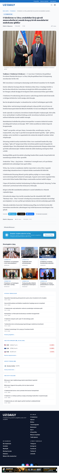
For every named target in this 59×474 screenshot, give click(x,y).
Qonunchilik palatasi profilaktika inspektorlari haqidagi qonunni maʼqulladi (24, 303)
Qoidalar (5, 446)
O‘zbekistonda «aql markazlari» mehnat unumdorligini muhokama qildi (23, 308)
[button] (51, 5)
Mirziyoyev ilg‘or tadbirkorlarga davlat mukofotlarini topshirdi (20, 380)
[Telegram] (23, 465)
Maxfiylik (5, 448)
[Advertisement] (29, 470)
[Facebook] (31, 465)
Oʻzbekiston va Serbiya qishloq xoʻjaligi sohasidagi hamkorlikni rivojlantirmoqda (25, 395)
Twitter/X (22, 214)
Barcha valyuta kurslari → (10, 355)
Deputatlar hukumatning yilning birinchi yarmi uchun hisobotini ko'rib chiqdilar (25, 298)
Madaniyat (33, 427)
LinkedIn (32, 453)
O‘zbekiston (13, 11)
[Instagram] (27, 465)
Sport (32, 429)
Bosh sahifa (6, 11)
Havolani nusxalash (42, 214)
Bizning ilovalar (7, 451)
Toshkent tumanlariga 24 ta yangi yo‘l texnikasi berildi (19, 329)
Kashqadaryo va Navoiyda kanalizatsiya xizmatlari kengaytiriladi (21, 313)
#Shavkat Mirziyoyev (9, 227)
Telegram (13, 214)
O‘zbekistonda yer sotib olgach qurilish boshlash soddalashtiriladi (22, 401)
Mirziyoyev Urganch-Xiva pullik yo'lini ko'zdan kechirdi (19, 385)
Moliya (32, 422)
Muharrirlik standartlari (9, 456)
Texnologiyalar (34, 424)
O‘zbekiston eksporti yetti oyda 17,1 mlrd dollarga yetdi (19, 318)
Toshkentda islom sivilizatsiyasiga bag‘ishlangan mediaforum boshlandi (23, 324)
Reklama (5, 453)
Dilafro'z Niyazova (7, 26)
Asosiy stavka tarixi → (9, 369)
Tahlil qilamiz (53, 1)
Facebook (30, 214)
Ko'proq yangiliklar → (9, 334)
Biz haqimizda (7, 443)
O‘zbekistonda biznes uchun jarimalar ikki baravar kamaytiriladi (21, 390)
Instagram (33, 446)
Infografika (36, 1)
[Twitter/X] (35, 465)
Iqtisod (32, 419)
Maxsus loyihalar (44, 1)
